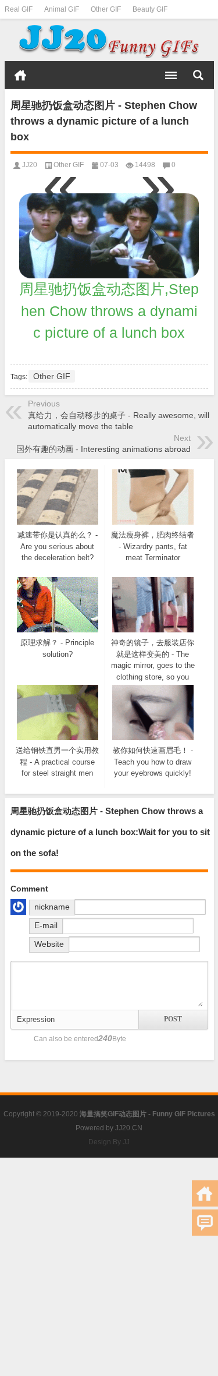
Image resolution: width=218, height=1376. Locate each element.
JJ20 (29, 165)
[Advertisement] (109, 1267)
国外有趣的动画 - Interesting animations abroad (103, 449)
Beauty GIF (150, 9)
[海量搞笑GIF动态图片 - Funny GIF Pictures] (109, 40)
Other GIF (106, 9)
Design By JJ (109, 1142)
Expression (36, 1019)
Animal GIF (61, 9)
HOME (20, 75)
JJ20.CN (128, 1128)
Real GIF (19, 9)
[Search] (198, 75)
